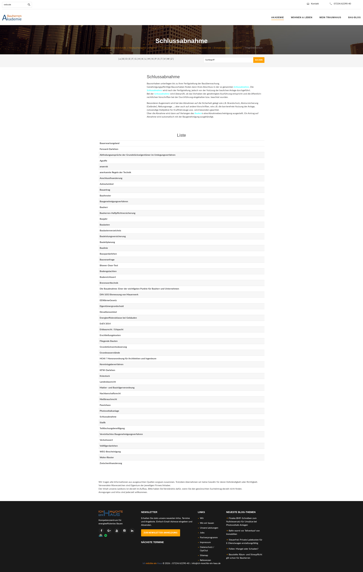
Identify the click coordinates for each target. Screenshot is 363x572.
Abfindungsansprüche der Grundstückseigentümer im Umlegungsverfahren (137, 155)
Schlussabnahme (108, 417)
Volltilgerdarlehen (109, 446)
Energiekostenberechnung (173, 48)
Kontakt (315, 4)
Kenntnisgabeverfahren (111, 364)
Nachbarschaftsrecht (110, 393)
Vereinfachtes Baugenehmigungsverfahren (121, 434)
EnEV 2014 (105, 324)
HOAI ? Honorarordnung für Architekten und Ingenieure (128, 358)
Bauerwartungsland (109, 143)
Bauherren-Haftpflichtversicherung (117, 213)
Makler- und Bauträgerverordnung (117, 388)
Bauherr (104, 207)
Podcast (153, 48)
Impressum (205, 542)
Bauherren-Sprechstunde (113, 48)
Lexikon (192, 48)
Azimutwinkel (107, 184)
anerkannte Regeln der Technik (115, 172)
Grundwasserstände (110, 353)
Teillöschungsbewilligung (112, 428)
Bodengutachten (108, 271)
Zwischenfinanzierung (111, 463)
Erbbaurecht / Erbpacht (111, 329)
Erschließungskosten (110, 335)
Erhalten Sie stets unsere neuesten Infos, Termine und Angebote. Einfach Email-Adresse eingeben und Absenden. (166, 521)
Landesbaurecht (108, 382)
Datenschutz (206, 547)
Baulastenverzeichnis (110, 230)
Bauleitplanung (107, 242)
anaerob (104, 166)
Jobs (202, 533)
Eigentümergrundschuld (112, 306)
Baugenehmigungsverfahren (114, 201)
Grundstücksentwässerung (113, 347)
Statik (103, 422)
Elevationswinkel (108, 312)
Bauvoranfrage (107, 260)
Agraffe (103, 161)
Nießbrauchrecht (108, 399)
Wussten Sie (205, 48)
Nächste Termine (152, 542)
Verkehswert (106, 440)
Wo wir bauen (207, 523)
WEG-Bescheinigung (110, 452)
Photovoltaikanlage (109, 411)
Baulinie (104, 248)
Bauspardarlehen (108, 254)
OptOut (204, 550)
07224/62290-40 (342, 4)
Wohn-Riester (107, 457)
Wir (202, 518)
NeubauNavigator (137, 48)
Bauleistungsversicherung (113, 236)
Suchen (259, 60)
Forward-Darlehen (109, 149)
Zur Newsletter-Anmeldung (161, 533)
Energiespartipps (222, 48)
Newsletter (149, 512)
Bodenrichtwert (108, 277)
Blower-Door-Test (109, 265)
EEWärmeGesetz (108, 300)
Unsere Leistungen (209, 528)
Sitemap (204, 555)
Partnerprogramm (209, 537)
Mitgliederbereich (254, 48)
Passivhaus (105, 405)
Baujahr (103, 219)
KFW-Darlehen (107, 370)
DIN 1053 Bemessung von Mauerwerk (119, 294)
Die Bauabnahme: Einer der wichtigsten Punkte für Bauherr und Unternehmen (139, 289)
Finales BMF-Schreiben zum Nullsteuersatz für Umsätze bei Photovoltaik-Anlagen (241, 521)
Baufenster (105, 196)
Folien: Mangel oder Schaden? (243, 549)
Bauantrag (105, 190)
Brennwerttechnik (109, 283)
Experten (237, 48)
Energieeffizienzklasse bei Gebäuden (118, 318)
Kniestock (105, 376)
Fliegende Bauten (109, 341)
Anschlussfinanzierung (111, 178)
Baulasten (105, 225)
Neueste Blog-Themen (241, 512)
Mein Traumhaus (330, 17)
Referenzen (205, 560)
